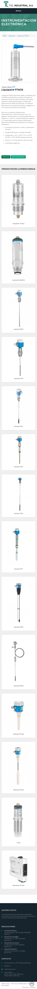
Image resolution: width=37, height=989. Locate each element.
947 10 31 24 (7, 952)
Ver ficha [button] (6, 157)
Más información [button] (18, 157)
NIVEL (5, 36)
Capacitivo (12, 36)
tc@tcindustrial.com (10, 969)
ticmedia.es (33, 987)
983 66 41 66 (7, 946)
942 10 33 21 (7, 940)
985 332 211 (7, 966)
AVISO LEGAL (5, 984)
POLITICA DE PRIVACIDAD (19, 984)
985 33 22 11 (7, 934)
